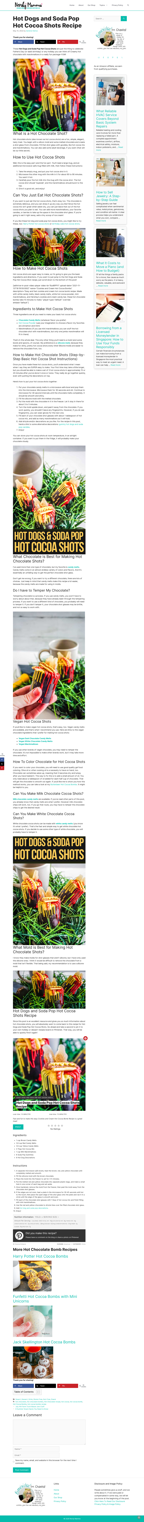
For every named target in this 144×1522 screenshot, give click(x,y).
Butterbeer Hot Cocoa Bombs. (63, 784)
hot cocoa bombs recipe (37, 1404)
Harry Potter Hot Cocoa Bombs (40, 1256)
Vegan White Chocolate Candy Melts (35, 741)
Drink (31, 1399)
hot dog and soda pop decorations (34, 1208)
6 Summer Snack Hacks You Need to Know (31, 1409)
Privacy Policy (117, 5)
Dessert (25, 1399)
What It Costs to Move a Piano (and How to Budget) (110, 266)
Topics (102, 5)
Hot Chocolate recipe (52, 1402)
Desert (18, 1399)
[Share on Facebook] (2, 759)
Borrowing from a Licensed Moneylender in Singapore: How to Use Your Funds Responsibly (109, 337)
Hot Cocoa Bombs (20, 1404)
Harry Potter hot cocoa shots (36, 224)
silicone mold (64, 343)
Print (18, 1127)
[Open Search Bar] (128, 5)
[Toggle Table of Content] (37, 1392)
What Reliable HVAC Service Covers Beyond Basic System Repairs (107, 118)
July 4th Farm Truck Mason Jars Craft (29, 1407)
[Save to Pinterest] (2, 768)
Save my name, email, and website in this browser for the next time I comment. (45, 1461)
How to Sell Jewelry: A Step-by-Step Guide (108, 196)
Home (72, 5)
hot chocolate (20, 1402)
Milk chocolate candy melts (25, 799)
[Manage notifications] (139, 1517)
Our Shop (91, 5)
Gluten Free (37, 1399)
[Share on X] (2, 764)
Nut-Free (46, 1399)
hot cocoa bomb (76, 1402)
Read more (101, 221)
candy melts (73, 567)
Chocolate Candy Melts (29, 320)
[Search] (124, 18)
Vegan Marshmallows (28, 744)
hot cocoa (65, 1402)
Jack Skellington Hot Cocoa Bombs (44, 1342)
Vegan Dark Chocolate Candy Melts (35, 738)
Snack (53, 1399)
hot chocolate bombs (35, 1402)
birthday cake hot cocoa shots (66, 224)
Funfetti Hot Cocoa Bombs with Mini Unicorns (45, 1298)
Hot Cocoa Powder (27, 323)
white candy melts (64, 823)
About (81, 5)
